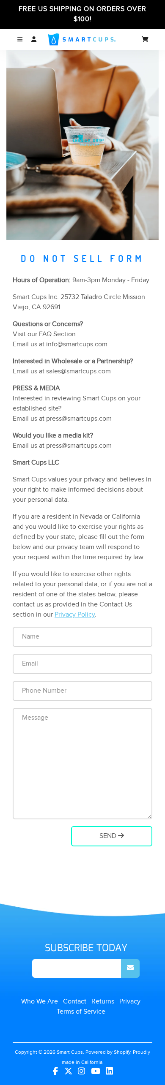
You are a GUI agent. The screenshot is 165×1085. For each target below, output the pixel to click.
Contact (74, 1002)
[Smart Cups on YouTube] (96, 1072)
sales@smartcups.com (78, 371)
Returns (102, 1002)
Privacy (129, 1002)
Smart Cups (70, 1052)
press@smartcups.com (79, 419)
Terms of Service (81, 1012)
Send (108, 836)
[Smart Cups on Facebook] (55, 1072)
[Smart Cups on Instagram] (81, 1072)
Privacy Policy (75, 615)
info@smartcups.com (76, 344)
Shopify (122, 1052)
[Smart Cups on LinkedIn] (109, 1072)
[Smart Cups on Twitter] (68, 1072)
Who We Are (39, 1002)
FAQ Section (57, 334)
